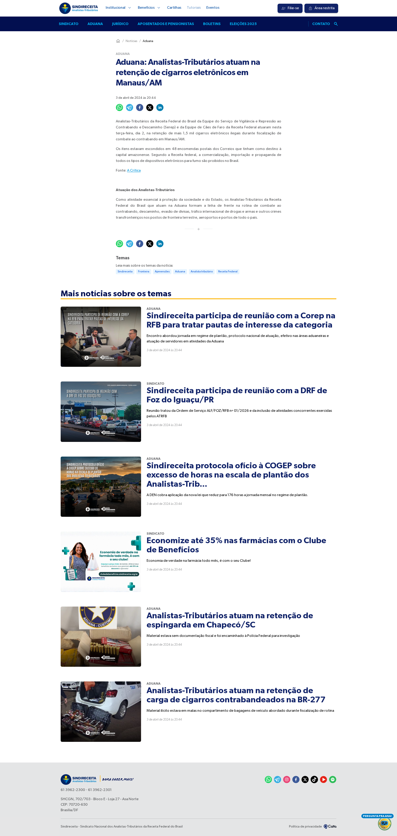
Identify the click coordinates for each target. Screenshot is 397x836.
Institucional (115, 8)
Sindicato (68, 24)
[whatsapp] (119, 107)
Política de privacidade (305, 826)
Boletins (212, 24)
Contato (321, 24)
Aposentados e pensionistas (166, 24)
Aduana (95, 24)
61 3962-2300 (73, 790)
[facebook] (139, 107)
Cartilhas (174, 8)
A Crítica (134, 170)
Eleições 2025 (243, 24)
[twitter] (149, 107)
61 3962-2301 (100, 790)
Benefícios (146, 8)
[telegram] (129, 107)
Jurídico (120, 24)
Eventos (212, 8)
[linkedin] (160, 107)
